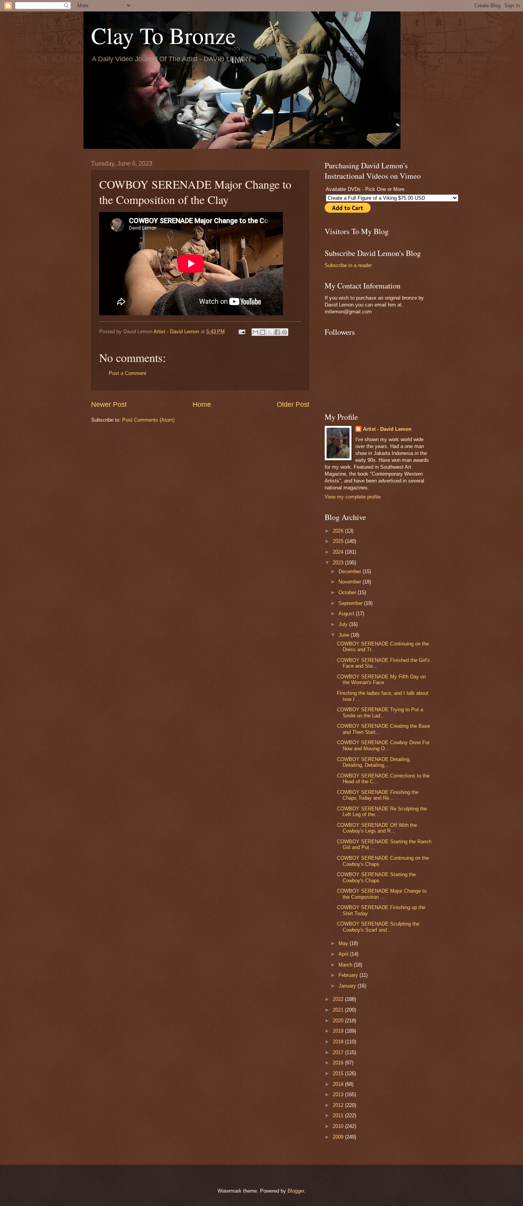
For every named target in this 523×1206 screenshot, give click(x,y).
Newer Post (109, 404)
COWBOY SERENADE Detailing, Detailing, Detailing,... (374, 762)
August (347, 613)
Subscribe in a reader (348, 265)
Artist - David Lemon (387, 429)
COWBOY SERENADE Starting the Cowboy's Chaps (376, 877)
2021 (339, 1010)
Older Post (293, 404)
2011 (339, 1115)
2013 (339, 1094)
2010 (339, 1126)
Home (202, 404)
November (350, 582)
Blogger (296, 1191)
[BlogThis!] (262, 332)
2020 (339, 1020)
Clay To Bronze (163, 35)
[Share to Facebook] (277, 332)
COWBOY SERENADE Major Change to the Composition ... (382, 894)
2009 (339, 1137)
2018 (339, 1042)
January (348, 986)
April (344, 954)
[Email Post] (241, 331)
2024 (339, 552)
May (344, 943)
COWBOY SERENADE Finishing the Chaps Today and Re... (377, 795)
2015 (339, 1073)
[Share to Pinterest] (284, 332)
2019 (339, 1031)
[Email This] (255, 332)
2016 (339, 1063)
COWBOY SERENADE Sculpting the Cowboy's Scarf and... (378, 926)
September (351, 603)
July (343, 624)
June (344, 635)
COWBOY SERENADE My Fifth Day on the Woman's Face (381, 679)
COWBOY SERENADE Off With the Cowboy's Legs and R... (377, 828)
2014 (339, 1084)
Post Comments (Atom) (148, 420)
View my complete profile (353, 497)
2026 (339, 531)
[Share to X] (270, 332)
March (346, 965)
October (348, 592)
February (349, 975)
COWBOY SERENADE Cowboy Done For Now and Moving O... (383, 745)
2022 (339, 999)
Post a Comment (127, 373)
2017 (339, 1052)
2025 (339, 541)
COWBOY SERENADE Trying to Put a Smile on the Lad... (380, 712)
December (350, 571)
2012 (339, 1105)
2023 (339, 563)
